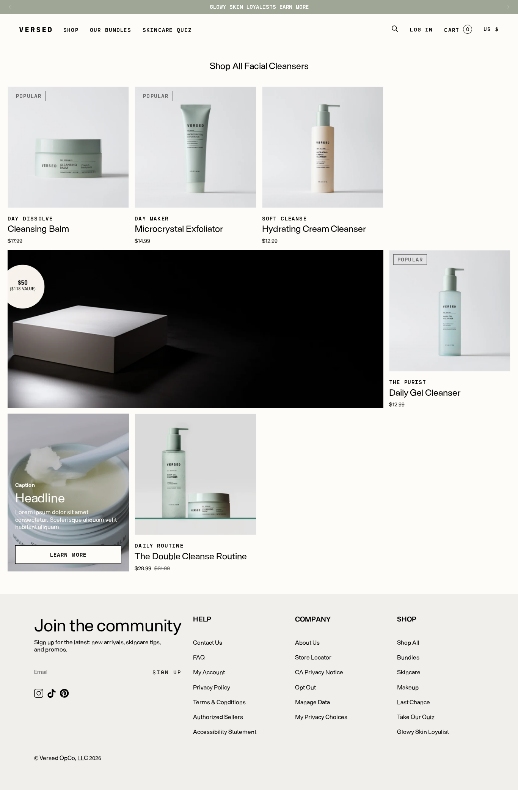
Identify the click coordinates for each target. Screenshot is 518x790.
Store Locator (313, 657)
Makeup (408, 687)
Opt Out (305, 687)
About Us (307, 642)
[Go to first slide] (504, 7)
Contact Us (207, 642)
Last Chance (413, 701)
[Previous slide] (13, 7)
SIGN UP (167, 672)
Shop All (408, 642)
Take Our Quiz (416, 716)
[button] (71, 29)
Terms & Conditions (219, 701)
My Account (209, 671)
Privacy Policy (211, 687)
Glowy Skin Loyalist (423, 731)
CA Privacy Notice (319, 671)
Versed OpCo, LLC (63, 757)
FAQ (199, 657)
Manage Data (312, 701)
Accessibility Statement (224, 731)
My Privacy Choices (321, 716)
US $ (491, 29)
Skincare (409, 671)
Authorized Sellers (218, 716)
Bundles (408, 657)
